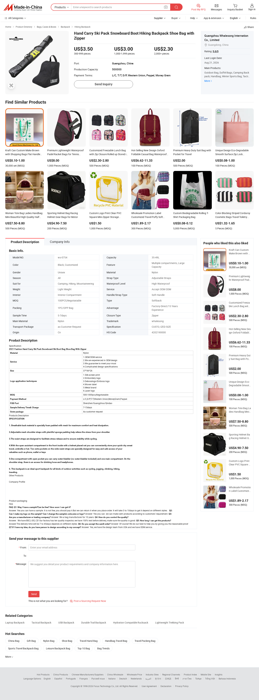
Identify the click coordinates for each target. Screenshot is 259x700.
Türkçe (198, 678)
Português (71, 678)
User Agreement (149, 686)
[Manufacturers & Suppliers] (23, 7)
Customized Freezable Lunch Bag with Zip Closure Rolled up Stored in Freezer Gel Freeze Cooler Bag (239, 304)
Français (83, 678)
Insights (218, 674)
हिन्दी (177, 678)
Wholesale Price (134, 674)
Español (58, 678)
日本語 (168, 678)
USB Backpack (66, 622)
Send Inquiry (103, 84)
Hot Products (43, 674)
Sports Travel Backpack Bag (23, 648)
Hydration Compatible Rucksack (130, 622)
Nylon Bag (48, 640)
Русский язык (98, 678)
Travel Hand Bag (89, 640)
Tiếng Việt (210, 678)
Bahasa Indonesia (227, 678)
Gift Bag (31, 640)
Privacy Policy (182, 686)
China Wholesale (115, 674)
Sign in (251, 9)
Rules (253, 18)
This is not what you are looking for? (48, 601)
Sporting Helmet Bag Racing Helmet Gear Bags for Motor (239, 436)
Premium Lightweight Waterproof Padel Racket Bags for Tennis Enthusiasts (240, 278)
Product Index (190, 674)
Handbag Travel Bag (116, 640)
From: (23, 547)
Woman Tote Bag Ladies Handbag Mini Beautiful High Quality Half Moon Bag (240, 409)
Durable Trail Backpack (93, 622)
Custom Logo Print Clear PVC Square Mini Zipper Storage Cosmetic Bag (240, 462)
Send (34, 594)
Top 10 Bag (84, 648)
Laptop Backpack (14, 622)
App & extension (212, 18)
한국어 (158, 678)
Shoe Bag (67, 640)
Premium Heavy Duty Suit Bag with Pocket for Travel (240, 357)
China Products (60, 674)
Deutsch (123, 678)
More (207, 80)
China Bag (13, 640)
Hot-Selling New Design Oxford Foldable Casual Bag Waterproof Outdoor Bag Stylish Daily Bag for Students (240, 330)
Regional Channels (171, 674)
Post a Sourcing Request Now (88, 601)
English (47, 678)
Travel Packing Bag (145, 640)
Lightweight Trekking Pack (169, 622)
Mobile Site (206, 674)
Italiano (112, 678)
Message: (21, 564)
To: (25, 555)
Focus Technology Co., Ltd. (106, 686)
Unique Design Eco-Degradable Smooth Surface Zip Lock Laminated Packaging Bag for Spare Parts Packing (240, 383)
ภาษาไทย (187, 678)
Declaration (166, 686)
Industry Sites (152, 674)
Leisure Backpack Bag (58, 648)
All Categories (15, 18)
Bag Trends (103, 648)
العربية (148, 678)
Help (192, 18)
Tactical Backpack (41, 622)
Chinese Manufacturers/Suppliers (87, 674)
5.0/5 (215, 51)
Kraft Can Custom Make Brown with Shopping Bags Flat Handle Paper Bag (239, 251)
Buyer (174, 18)
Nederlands (136, 678)
